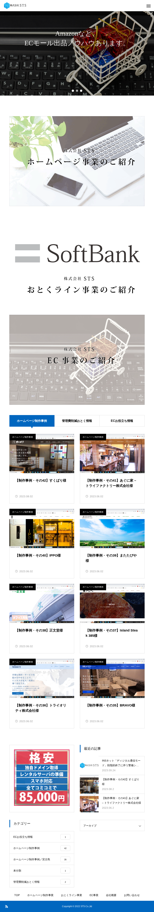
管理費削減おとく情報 (77, 420)
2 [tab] (77, 91)
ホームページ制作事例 (22, 437)
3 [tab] (81, 91)
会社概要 (111, 895)
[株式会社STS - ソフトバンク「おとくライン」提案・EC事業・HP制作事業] (15, 5)
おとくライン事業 (71, 895)
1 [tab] (73, 91)
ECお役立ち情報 (122, 420)
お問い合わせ (132, 895)
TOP (17, 895)
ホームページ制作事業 (40, 895)
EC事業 (94, 895)
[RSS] (6, 906)
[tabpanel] (77, 53)
